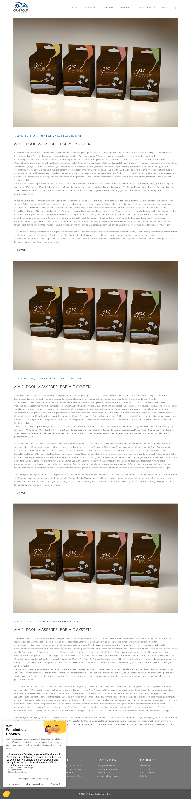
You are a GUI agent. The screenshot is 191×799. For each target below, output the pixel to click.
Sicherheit (144, 776)
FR (153, 772)
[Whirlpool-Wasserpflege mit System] (95, 72)
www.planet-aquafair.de (107, 776)
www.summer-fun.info (107, 769)
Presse (47, 136)
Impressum (145, 766)
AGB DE (143, 772)
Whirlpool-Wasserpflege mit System (52, 144)
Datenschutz (145, 769)
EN (149, 772)
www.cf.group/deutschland (69, 776)
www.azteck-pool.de (106, 772)
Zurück (21, 250)
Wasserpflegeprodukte (67, 136)
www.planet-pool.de (106, 766)
